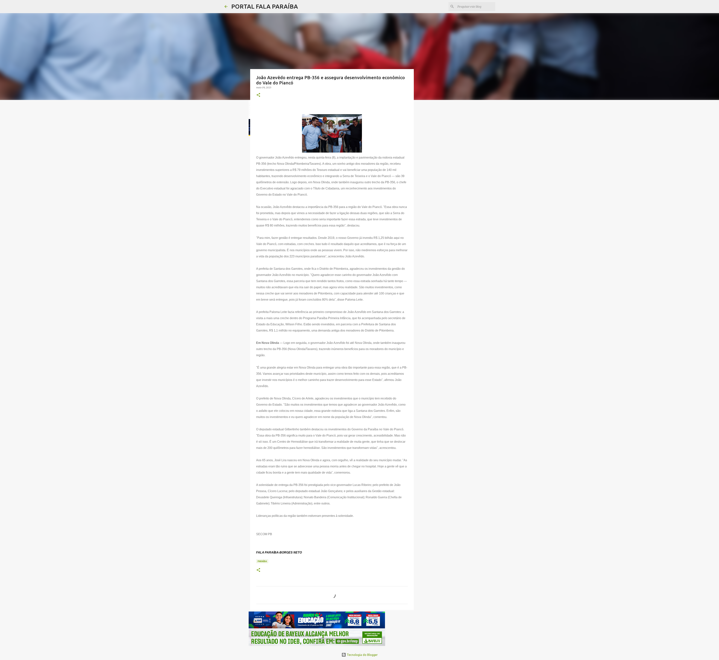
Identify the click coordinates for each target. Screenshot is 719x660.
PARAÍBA (262, 561)
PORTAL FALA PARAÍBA (264, 6)
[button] (258, 95)
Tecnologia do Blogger (362, 654)
